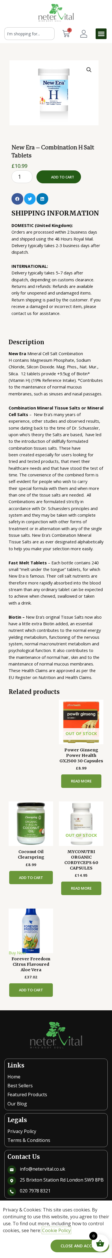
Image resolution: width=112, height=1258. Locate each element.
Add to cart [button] (31, 877)
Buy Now (17, 952)
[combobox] (29, 33)
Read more (81, 781)
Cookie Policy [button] (56, 1230)
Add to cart (62, 177)
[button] (101, 33)
